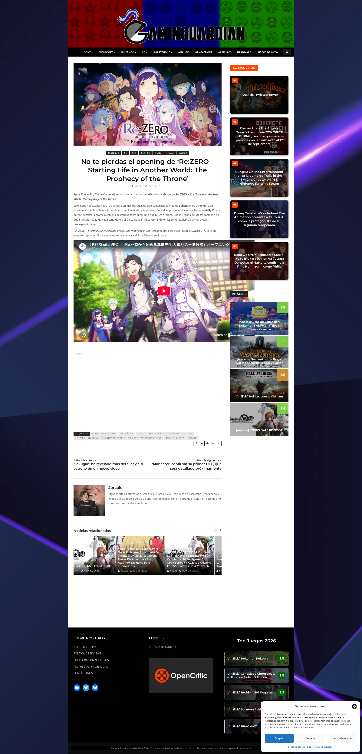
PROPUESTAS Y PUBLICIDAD (91, 667)
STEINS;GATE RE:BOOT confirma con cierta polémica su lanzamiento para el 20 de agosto (196, 561)
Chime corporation (103, 434)
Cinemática (126, 434)
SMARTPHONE (161, 52)
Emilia (141, 434)
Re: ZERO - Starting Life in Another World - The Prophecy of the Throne (118, 438)
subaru (192, 438)
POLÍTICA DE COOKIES (162, 647)
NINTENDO (127, 52)
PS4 (134, 153)
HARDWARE (244, 52)
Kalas (82, 571)
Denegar (310, 738)
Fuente (78, 354)
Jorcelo (139, 186)
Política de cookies (296, 747)
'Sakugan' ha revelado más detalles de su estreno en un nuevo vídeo (109, 464)
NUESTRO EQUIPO (85, 647)
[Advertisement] (148, 394)
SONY (87, 52)
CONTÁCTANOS (83, 673)
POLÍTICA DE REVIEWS (87, 653)
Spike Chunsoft (175, 438)
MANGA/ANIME (204, 52)
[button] (354, 706)
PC (143, 52)
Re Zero (187, 434)
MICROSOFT (106, 52)
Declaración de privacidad (320, 747)
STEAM (170, 153)
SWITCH (183, 153)
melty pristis (157, 434)
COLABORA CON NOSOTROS (91, 660)
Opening (174, 434)
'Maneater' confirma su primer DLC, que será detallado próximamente (187, 464)
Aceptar (279, 738)
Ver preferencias (342, 738)
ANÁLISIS (183, 52)
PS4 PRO (145, 153)
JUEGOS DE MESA (267, 52)
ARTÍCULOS (225, 52)
